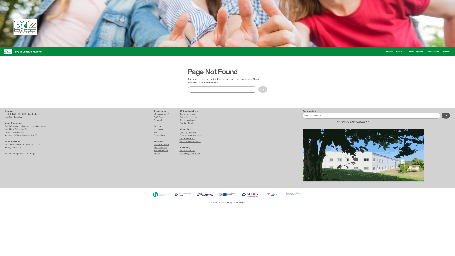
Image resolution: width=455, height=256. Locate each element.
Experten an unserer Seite (191, 135)
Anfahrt (157, 153)
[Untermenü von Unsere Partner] (440, 51)
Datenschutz (159, 135)
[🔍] (446, 115)
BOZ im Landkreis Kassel (28, 51)
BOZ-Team (158, 117)
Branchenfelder (160, 147)
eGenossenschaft (161, 114)
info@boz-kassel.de (13, 117)
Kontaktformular (161, 150)
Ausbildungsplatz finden (190, 153)
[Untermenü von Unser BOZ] (405, 51)
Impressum (158, 129)
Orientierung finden (188, 120)
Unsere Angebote (161, 144)
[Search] (262, 89)
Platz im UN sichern (188, 123)
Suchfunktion (309, 111)
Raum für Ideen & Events (190, 141)
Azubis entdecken (187, 150)
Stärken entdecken (188, 114)
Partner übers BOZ (187, 138)
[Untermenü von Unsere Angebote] (424, 51)
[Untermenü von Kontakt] (450, 51)
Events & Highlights (188, 132)
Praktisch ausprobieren (189, 117)
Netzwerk (158, 120)
